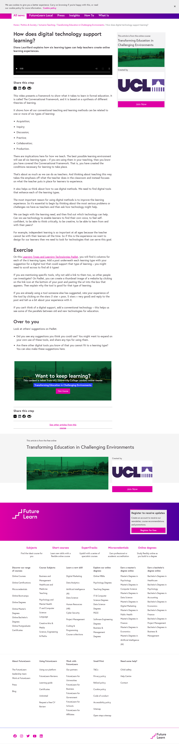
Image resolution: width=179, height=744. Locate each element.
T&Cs (95, 669)
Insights (74, 15)
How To (89, 15)
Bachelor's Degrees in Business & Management (157, 631)
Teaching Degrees (101, 589)
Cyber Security (73, 612)
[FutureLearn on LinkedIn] (41, 736)
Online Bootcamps (20, 595)
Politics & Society (29, 25)
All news (19, 15)
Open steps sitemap (102, 715)
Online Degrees (19, 602)
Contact (124, 682)
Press (61, 15)
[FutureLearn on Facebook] (15, 736)
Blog (14, 691)
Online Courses (19, 576)
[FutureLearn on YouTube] (34, 736)
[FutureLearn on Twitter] (28, 736)
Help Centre (126, 676)
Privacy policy (99, 676)
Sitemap (97, 709)
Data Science (72, 597)
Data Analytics (72, 582)
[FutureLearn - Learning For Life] (158, 735)
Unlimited (43, 695)
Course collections (74, 634)
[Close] (175, 6)
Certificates (44, 689)
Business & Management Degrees (99, 632)
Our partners (71, 669)
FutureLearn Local (41, 15)
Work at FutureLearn (21, 678)
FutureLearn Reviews (48, 676)
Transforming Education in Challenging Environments (80, 25)
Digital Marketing (74, 576)
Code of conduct (101, 695)
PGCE (96, 612)
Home (16, 25)
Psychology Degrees (102, 582)
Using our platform (47, 669)
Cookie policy (99, 689)
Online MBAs (99, 576)
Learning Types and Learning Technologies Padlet (50, 256)
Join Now (141, 104)
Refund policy (99, 682)
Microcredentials (19, 589)
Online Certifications (21, 582)
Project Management (75, 619)
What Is (104, 15)
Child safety (126, 669)
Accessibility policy (102, 702)
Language (43, 616)
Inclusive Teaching (47, 25)
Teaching (43, 593)
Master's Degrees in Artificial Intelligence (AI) (130, 640)
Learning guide (45, 682)
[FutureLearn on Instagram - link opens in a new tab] (21, 736)
